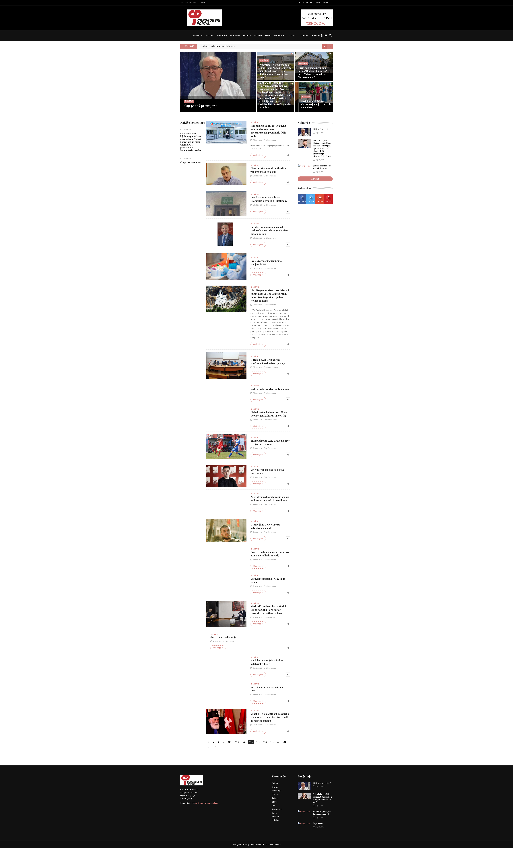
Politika (209, 36)
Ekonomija (235, 36)
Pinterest (328, 201)
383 (210, 746)
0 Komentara (188, 129)
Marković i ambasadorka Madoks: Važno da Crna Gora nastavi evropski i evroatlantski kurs (269, 610)
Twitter (311, 201)
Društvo (221, 36)
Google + (319, 201)
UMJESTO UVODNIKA (317, 19)
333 (258, 741)
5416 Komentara (272, 367)
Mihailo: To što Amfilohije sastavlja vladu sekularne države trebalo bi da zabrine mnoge (269, 717)
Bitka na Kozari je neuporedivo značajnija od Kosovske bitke (312, 104)
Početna (197, 36)
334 (265, 741)
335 (271, 741)
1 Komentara (230, 641)
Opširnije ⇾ (258, 155)
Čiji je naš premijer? (200, 105)
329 (230, 741)
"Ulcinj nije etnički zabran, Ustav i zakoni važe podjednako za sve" (322, 798)
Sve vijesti (315, 179)
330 (237, 741)
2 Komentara (270, 238)
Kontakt (203, 2)
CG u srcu (275, 794)
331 (244, 741)
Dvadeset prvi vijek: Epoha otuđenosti (322, 812)
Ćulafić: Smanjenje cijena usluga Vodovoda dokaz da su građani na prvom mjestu (269, 230)
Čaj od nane (318, 823)
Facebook (302, 201)
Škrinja (293, 36)
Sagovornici (280, 36)
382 (284, 741)
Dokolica (316, 36)
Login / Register (322, 2)
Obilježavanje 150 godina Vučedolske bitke (273, 75)
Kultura (247, 36)
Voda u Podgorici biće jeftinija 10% (269, 389)
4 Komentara (271, 725)
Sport (268, 36)
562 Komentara (271, 420)
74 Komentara (271, 617)
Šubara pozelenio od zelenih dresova (218, 46)
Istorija (258, 36)
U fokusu (304, 36)
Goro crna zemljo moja (223, 637)
